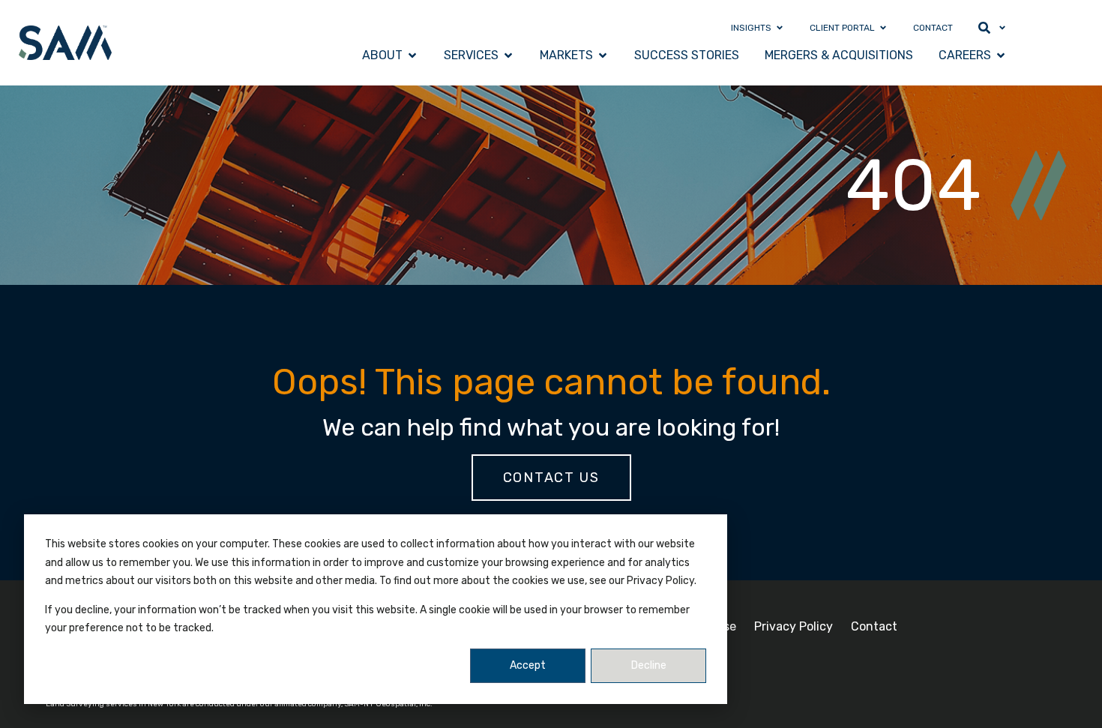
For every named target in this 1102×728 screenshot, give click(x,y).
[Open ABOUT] (412, 55)
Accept (528, 665)
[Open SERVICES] (508, 55)
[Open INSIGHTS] (779, 27)
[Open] (1002, 27)
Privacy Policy (793, 626)
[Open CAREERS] (1001, 55)
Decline (648, 665)
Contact (874, 626)
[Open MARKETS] (603, 55)
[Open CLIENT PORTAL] (883, 27)
